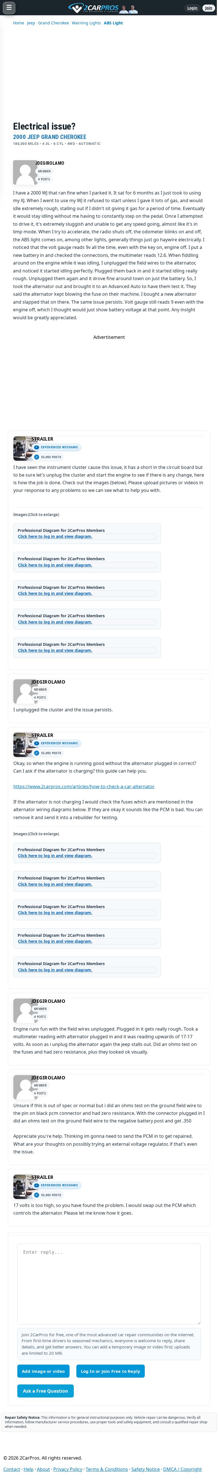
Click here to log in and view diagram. (55, 536)
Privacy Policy (67, 1469)
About (43, 1469)
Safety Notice (145, 1469)
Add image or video (43, 1371)
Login (192, 7)
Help (28, 1469)
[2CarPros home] (100, 8)
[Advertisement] (109, 380)
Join (208, 7)
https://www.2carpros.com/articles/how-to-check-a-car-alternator (84, 786)
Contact (11, 1469)
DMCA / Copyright (182, 1469)
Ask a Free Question (45, 1391)
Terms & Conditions (107, 1469)
